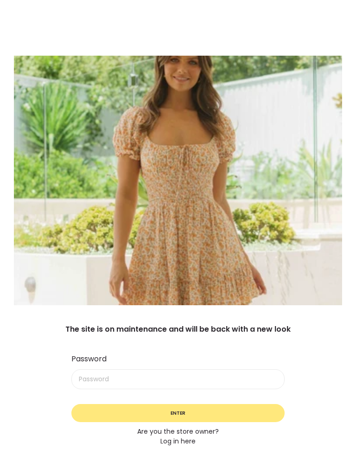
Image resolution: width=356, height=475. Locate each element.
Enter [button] (178, 413)
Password (89, 358)
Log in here (178, 441)
